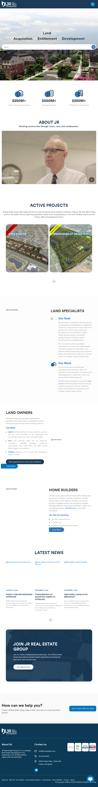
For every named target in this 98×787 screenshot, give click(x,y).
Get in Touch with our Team (83, 708)
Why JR (12, 780)
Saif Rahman (70, 508)
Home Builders (57, 780)
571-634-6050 (44, 756)
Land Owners (46, 780)
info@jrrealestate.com (47, 751)
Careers (66, 780)
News (72, 780)
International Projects (33, 780)
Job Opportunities (23, 667)
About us (5, 780)
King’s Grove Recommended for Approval (74, 597)
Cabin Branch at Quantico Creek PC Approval (16, 597)
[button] (44, 281)
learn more (11, 466)
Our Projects (20, 780)
